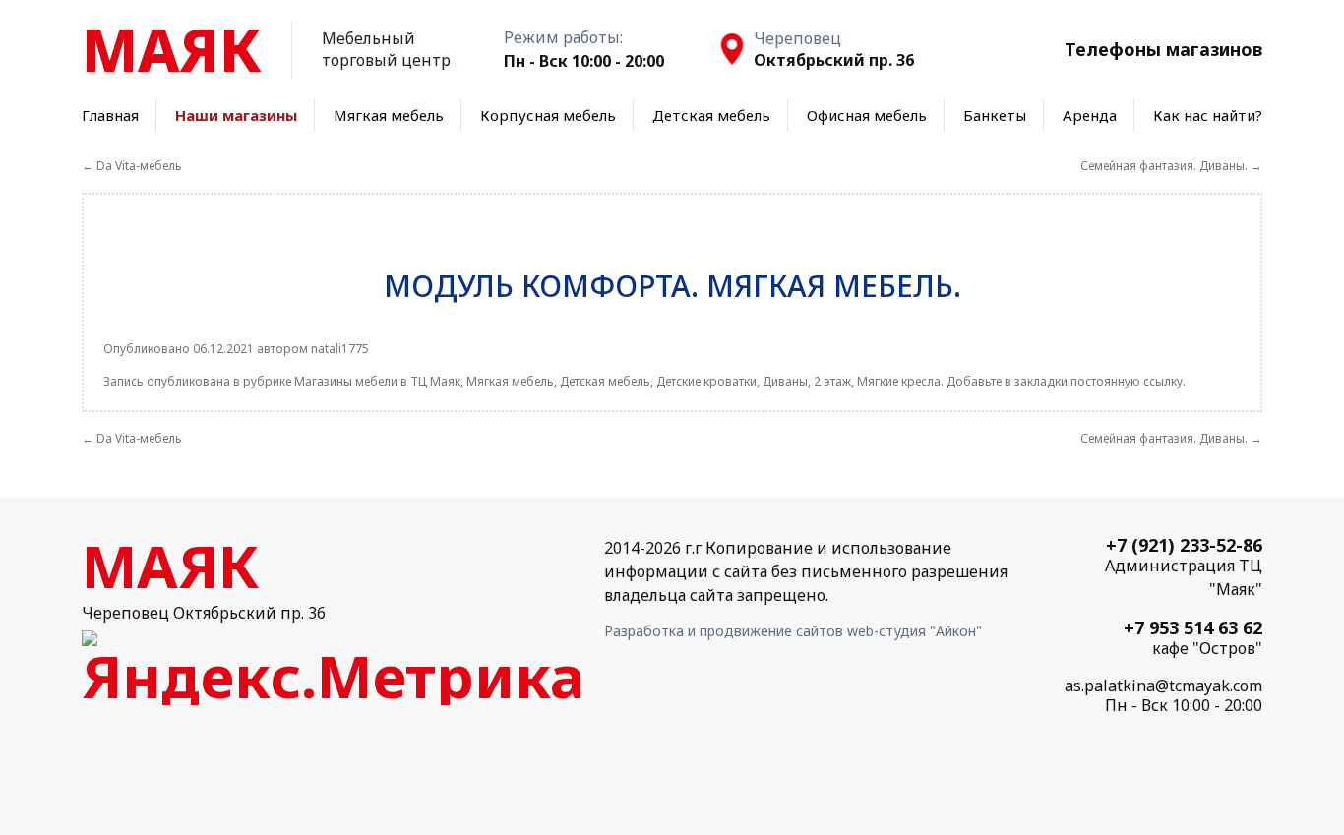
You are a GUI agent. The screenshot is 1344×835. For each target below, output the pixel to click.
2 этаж (832, 381)
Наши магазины (236, 115)
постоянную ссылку (1126, 381)
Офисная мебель (867, 115)
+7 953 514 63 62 (1193, 627)
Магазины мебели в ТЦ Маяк (377, 381)
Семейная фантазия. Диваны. (1171, 165)
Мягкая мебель (389, 115)
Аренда (1090, 115)
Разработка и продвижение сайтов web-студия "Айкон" (793, 631)
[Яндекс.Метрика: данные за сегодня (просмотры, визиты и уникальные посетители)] (333, 667)
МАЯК (171, 49)
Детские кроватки (706, 381)
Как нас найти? (1207, 115)
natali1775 (340, 348)
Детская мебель (711, 115)
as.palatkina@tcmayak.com (1163, 685)
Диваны (785, 381)
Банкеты (994, 115)
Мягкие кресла (899, 381)
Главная (110, 115)
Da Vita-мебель (132, 165)
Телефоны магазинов (1163, 49)
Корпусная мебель (548, 115)
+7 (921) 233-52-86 (1184, 545)
